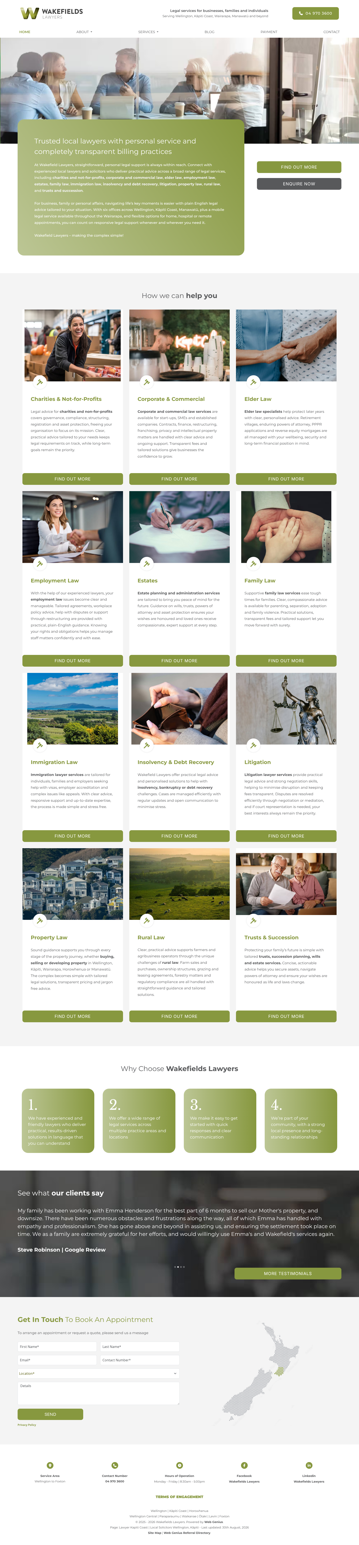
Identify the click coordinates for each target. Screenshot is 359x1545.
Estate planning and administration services (179, 593)
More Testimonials (288, 1273)
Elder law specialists (263, 412)
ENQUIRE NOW (299, 183)
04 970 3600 (319, 13)
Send (50, 1414)
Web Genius (213, 1522)
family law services (282, 593)
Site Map (154, 1533)
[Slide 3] (181, 1267)
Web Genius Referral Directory (187, 1533)
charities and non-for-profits (86, 412)
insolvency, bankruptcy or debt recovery (175, 788)
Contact (332, 32)
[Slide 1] (175, 1267)
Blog (209, 32)
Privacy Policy (27, 1425)
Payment (269, 32)
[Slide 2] (178, 1267)
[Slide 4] (184, 1267)
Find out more (73, 478)
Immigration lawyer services (57, 775)
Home (24, 32)
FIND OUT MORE (299, 167)
